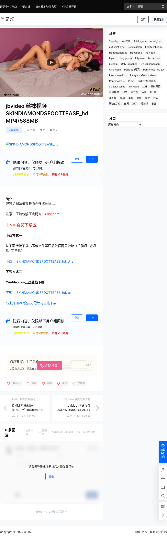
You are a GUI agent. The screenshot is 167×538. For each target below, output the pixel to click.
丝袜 (144, 86)
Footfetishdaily (153, 46)
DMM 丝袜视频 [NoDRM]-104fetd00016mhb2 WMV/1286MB (28, 410)
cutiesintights (116, 46)
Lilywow (140, 58)
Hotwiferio (136, 52)
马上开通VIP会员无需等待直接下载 (31, 303)
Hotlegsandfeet (118, 52)
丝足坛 (27, 532)
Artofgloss (156, 41)
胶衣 (155, 98)
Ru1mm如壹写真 (147, 81)
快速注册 (159, 19)
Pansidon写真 (132, 69)
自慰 (126, 103)
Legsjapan (126, 58)
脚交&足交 (115, 103)
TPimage (134, 86)
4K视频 (126, 41)
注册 (91, 159)
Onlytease (115, 69)
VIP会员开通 (69, 6)
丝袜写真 (155, 86)
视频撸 (144, 103)
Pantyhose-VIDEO (153, 69)
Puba (131, 81)
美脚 (122, 98)
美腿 (130, 98)
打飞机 (153, 92)
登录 (143, 19)
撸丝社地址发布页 (46, 6)
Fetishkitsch (135, 46)
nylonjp (113, 63)
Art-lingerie (140, 41)
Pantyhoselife (117, 81)
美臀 (139, 98)
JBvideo (14, 129)
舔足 (134, 103)
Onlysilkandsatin (150, 63)
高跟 (154, 103)
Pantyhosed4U (117, 75)
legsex (112, 58)
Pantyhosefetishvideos (143, 75)
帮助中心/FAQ (8, 6)
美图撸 (112, 98)
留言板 (26, 6)
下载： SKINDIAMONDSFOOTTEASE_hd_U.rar (40, 261)
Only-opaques (129, 63)
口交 (124, 92)
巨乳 (144, 92)
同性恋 (134, 92)
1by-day (114, 41)
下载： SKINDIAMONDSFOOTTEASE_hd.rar (38, 293)
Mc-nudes (154, 58)
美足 (147, 98)
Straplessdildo (117, 86)
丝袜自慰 (114, 92)
